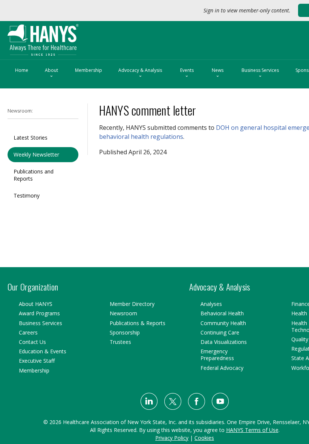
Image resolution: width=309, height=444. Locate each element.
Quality (299, 339)
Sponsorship (125, 332)
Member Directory (132, 303)
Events (187, 73)
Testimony (27, 195)
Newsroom (123, 313)
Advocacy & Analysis (140, 73)
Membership (88, 70)
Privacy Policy (171, 437)
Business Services (260, 73)
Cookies (204, 437)
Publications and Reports (34, 175)
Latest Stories (30, 137)
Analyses (211, 303)
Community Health (223, 323)
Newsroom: (20, 111)
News (217, 73)
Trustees (120, 341)
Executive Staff (37, 360)
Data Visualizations (223, 341)
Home (21, 70)
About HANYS (35, 303)
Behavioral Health (222, 313)
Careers (28, 332)
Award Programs (39, 313)
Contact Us (32, 341)
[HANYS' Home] (59, 36)
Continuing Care (219, 332)
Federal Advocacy (221, 367)
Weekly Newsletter (36, 154)
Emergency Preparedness (217, 355)
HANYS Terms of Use (252, 429)
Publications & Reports (137, 323)
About (51, 73)
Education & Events (42, 351)
